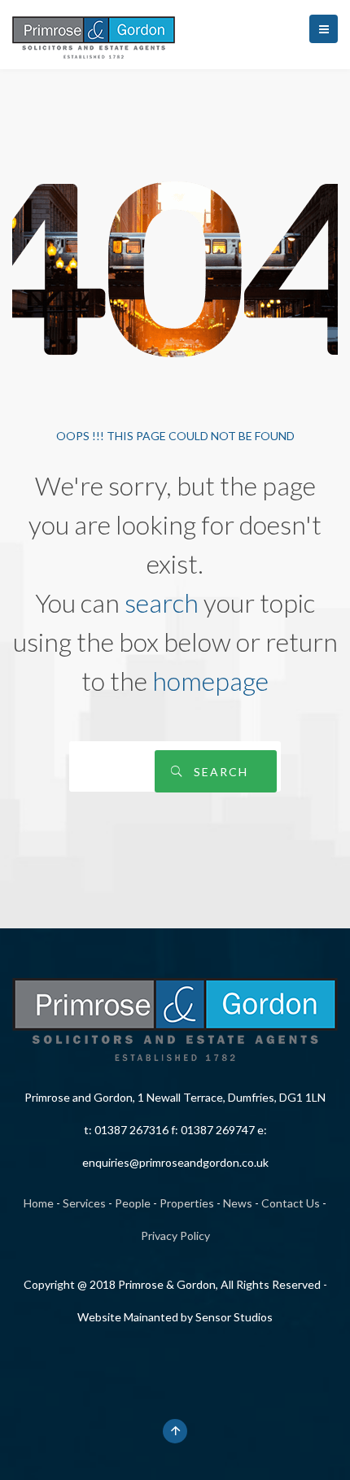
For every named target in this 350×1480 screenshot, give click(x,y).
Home (39, 1203)
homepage (210, 680)
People (133, 1203)
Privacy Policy (175, 1235)
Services (84, 1203)
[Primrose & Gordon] (93, 34)
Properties (187, 1203)
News (237, 1203)
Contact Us (290, 1203)
